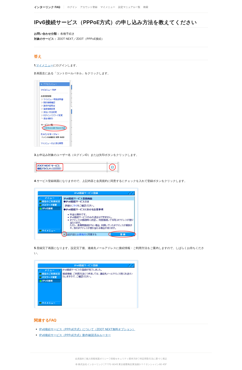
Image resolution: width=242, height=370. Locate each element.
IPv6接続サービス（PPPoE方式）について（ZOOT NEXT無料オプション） (87, 329)
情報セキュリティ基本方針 (124, 358)
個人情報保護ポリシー (97, 358)
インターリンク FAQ (47, 7)
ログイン (72, 6)
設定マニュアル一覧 (129, 6)
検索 (145, 6)
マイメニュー (107, 6)
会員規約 (79, 358)
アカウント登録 (88, 6)
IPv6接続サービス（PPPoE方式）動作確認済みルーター (75, 335)
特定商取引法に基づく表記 (153, 358)
